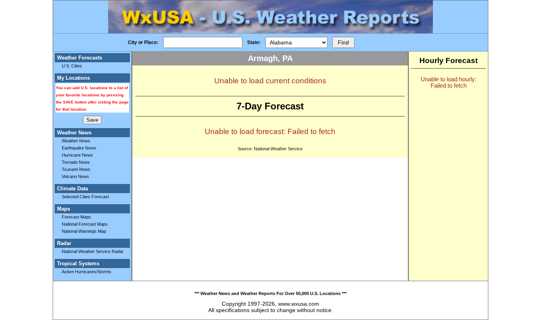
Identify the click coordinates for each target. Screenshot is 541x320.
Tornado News (76, 162)
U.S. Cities (72, 65)
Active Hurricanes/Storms (86, 271)
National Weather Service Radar (93, 251)
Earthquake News (79, 148)
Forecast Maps (76, 217)
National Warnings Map (84, 231)
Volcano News (75, 176)
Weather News (76, 140)
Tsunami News (76, 169)
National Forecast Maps (85, 224)
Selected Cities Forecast (85, 196)
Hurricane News (77, 155)
